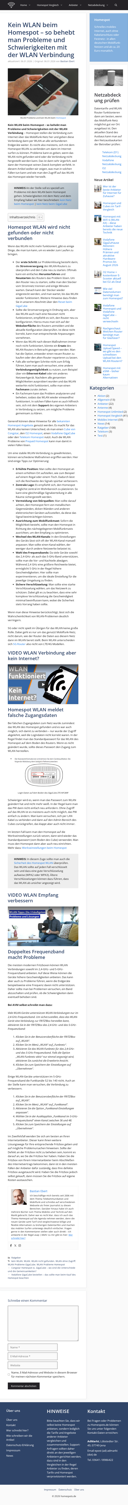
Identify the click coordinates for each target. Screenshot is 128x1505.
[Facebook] (11, 1245)
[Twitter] (15, 1245)
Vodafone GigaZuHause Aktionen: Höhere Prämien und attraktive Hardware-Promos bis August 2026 (111, 252)
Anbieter (73, 5)
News (101, 423)
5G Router (19, 644)
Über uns (11, 1420)
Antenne (103, 407)
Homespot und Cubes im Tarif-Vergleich (112, 206)
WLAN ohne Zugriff (65, 1261)
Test (100, 435)
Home (23, 5)
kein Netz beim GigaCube (52, 204)
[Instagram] (19, 1245)
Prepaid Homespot (36, 441)
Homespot (61, 117)
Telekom (103, 431)
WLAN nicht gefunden (42, 1261)
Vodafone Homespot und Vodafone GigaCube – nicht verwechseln (112, 313)
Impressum (13, 1450)
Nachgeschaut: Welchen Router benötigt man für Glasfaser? (113, 333)
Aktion (101, 396)
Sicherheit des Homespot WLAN (33, 863)
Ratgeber (16, 1257)
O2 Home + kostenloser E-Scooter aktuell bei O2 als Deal (112, 276)
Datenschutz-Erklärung (20, 1445)
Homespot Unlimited (110, 411)
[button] (116, 5)
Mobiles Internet (108, 419)
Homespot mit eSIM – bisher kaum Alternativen (112, 372)
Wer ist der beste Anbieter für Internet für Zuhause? (112, 191)
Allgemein (104, 399)
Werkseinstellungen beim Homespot (44, 848)
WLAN (27, 1261)
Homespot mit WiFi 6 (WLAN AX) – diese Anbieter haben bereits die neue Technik (113, 224)
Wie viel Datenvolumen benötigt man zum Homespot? (113, 293)
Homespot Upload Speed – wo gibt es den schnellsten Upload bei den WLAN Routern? (112, 353)
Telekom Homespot (32, 437)
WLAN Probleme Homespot (51, 1264)
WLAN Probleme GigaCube (21, 1264)
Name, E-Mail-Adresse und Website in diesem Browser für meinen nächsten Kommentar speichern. (44, 1374)
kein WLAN (17, 1261)
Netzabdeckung (96, 5)
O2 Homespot (33, 433)
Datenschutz (65, 1489)
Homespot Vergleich (48, 5)
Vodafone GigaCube (63, 433)
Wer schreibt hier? (17, 1430)
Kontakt (11, 1425)
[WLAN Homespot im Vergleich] (11, 5)
